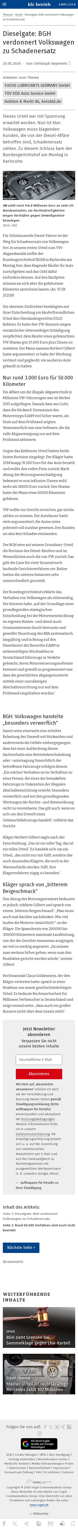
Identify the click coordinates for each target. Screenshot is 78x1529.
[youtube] (56, 1427)
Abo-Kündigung (60, 1455)
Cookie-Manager (26, 1455)
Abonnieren (39, 1073)
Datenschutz (18, 1468)
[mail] (51, 1523)
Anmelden (67, 4)
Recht (18, 14)
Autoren (68, 1472)
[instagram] (39, 1433)
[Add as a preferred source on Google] (39, 1444)
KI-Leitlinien (52, 1472)
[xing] (27, 1523)
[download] (62, 1523)
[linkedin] (39, 1524)
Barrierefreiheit (40, 1468)
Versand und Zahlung (19, 1472)
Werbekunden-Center (53, 1459)
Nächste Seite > (21, 1247)
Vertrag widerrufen (22, 1459)
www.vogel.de (39, 1505)
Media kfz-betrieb (17, 1463)
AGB (9, 1455)
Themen (8, 14)
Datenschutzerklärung (33, 1134)
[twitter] (15, 1524)
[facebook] (4, 1523)
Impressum (61, 1468)
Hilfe (43, 1455)
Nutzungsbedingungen (38, 1119)
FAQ (39, 1472)
